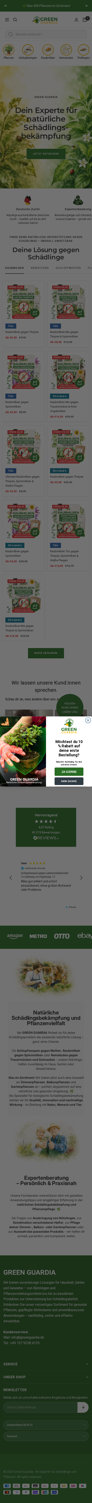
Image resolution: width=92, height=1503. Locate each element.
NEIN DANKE (69, 781)
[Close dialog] (88, 720)
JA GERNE (69, 771)
